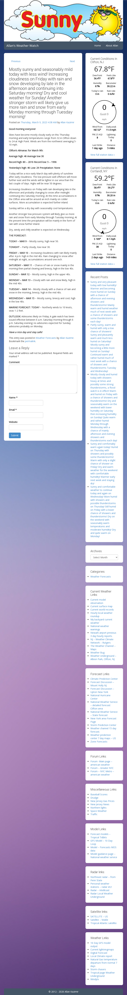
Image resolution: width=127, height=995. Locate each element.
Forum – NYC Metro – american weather (102, 773)
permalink (30, 341)
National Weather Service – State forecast (104, 713)
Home (97, 45)
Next (72, 61)
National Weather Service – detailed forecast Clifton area (104, 705)
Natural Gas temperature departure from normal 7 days (103, 963)
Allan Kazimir (67, 122)
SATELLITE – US (99, 916)
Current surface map (101, 606)
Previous (16, 61)
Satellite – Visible (99, 919)
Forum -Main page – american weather (101, 763)
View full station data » (102, 154)
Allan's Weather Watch (22, 46)
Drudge (94, 797)
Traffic (93, 814)
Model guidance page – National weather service (103, 855)
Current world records (102, 609)
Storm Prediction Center (103, 725)
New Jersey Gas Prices (102, 801)
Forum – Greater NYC (102, 768)
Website (13, 422)
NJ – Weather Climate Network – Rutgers (101, 641)
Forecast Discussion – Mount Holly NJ (102, 684)
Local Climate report (101, 956)
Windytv (94, 979)
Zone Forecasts (98, 741)
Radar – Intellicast (99, 890)
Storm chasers (98, 969)
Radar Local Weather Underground (101, 895)
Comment (14, 362)
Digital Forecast (98, 952)
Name (13, 397)
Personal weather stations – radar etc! (101, 885)
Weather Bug (97, 652)
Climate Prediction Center (104, 678)
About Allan (112, 45)
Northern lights (98, 807)
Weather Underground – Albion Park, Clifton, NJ (103, 657)
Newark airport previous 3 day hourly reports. (103, 634)
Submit (15, 435)
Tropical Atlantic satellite (103, 923)
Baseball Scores (98, 794)
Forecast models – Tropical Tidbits (100, 835)
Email (13, 409)
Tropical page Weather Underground (102, 974)
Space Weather (98, 810)
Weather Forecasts (46, 337)
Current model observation (98, 601)
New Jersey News (99, 804)
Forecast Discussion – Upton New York (102, 690)
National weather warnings (99, 628)
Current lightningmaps (102, 949)
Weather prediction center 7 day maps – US (103, 736)
